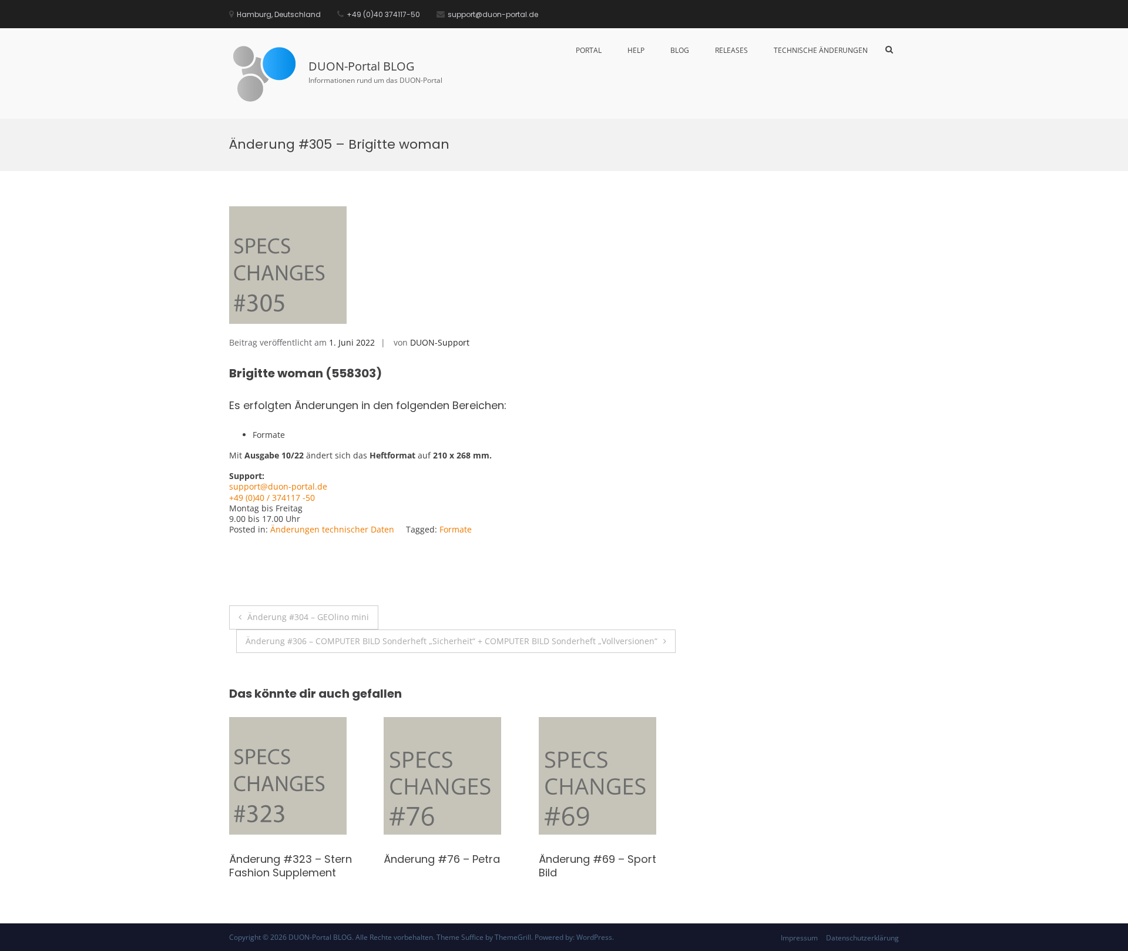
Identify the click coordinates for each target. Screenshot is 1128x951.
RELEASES (731, 50)
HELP (635, 50)
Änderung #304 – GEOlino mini (308, 616)
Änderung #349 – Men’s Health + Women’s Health (450, 866)
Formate (455, 529)
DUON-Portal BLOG (361, 66)
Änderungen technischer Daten (332, 529)
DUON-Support (439, 342)
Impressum (799, 938)
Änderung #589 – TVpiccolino (275, 866)
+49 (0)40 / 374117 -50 (272, 497)
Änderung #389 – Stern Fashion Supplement (600, 866)
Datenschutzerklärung (862, 938)
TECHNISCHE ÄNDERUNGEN (821, 50)
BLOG (679, 50)
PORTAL (589, 50)
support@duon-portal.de (278, 486)
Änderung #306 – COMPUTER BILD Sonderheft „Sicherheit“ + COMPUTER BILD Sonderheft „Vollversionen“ (451, 641)
